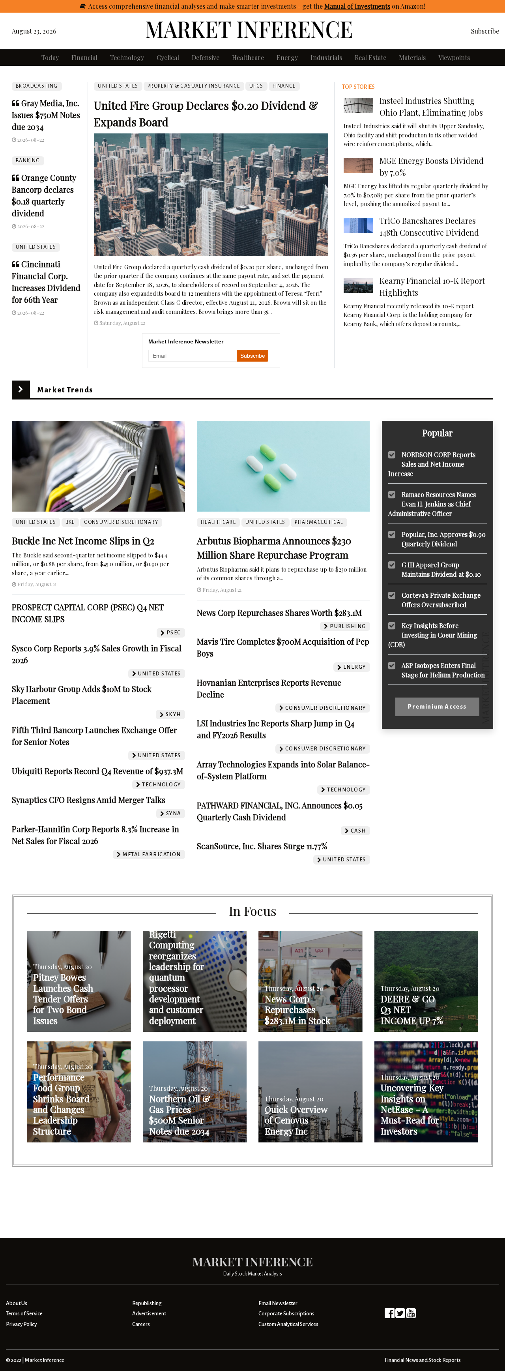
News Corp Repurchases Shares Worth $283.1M (279, 612)
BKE (70, 522)
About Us (16, 1303)
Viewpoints (454, 57)
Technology (127, 57)
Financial (84, 57)
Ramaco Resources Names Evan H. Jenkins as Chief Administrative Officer (432, 504)
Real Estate (370, 57)
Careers (141, 1324)
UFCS (256, 86)
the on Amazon (368, 6)
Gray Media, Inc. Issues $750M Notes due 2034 (46, 115)
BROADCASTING (37, 86)
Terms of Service (24, 1314)
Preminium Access (437, 706)
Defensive (205, 57)
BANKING (28, 160)
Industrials (326, 57)
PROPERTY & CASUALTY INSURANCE (194, 86)
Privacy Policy (21, 1324)
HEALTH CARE (218, 522)
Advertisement (149, 1314)
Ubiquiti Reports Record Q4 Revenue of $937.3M (97, 770)
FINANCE (284, 86)
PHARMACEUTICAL (319, 522)
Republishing (146, 1303)
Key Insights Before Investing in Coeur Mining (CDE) (432, 635)
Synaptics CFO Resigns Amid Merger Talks (88, 799)
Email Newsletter (277, 1303)
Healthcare (248, 57)
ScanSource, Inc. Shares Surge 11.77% (262, 845)
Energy (287, 57)
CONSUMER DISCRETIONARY (121, 522)
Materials (412, 57)
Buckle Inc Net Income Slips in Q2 (83, 540)
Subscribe (485, 31)
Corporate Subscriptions (286, 1314)
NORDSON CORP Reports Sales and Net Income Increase (431, 464)
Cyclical (168, 57)
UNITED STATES (36, 247)
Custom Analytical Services (288, 1324)
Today (50, 57)
